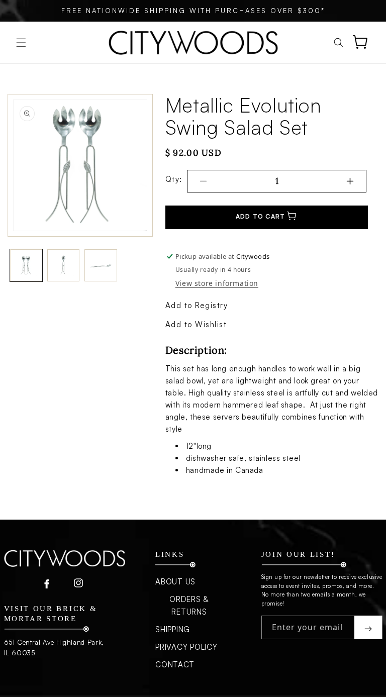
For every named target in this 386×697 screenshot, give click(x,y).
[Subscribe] (368, 627)
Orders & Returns (189, 605)
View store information (216, 283)
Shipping (172, 629)
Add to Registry (196, 305)
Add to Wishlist (196, 324)
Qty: (173, 179)
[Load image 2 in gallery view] (63, 265)
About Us (175, 581)
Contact (174, 664)
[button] (21, 43)
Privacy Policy (186, 647)
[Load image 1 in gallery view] (26, 265)
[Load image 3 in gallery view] (100, 265)
